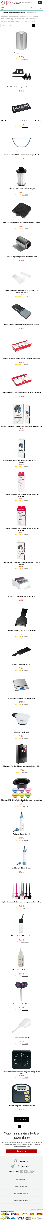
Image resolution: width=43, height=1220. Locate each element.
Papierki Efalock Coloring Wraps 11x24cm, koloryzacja (21, 358)
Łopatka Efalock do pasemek (21, 664)
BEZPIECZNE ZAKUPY (21, 1186)
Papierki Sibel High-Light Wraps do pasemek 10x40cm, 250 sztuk (21, 427)
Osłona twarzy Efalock (21, 1038)
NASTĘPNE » (21, 1119)
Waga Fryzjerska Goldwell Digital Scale (21, 698)
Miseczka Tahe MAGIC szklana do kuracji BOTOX (21, 155)
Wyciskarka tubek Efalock (21, 1004)
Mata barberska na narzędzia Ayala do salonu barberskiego (21, 121)
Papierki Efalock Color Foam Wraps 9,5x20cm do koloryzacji (21, 529)
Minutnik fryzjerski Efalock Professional (21, 1106)
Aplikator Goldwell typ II (21, 834)
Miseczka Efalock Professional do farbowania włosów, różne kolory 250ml (21, 801)
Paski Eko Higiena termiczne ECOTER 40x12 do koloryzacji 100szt (21, 291)
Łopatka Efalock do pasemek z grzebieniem (21, 630)
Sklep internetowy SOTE (37, 1209)
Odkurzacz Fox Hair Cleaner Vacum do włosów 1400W (21, 766)
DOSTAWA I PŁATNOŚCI (21, 1193)
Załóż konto (21, 1151)
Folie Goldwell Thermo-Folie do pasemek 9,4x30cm (21, 324)
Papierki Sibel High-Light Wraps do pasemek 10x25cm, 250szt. (21, 461)
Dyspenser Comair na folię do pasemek (21, 596)
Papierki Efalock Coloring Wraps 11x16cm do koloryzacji (21, 392)
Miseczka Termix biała (21, 732)
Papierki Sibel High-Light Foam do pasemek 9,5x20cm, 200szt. (21, 563)
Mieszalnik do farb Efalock (21, 970)
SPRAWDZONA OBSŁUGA (21, 1200)
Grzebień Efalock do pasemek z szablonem (21, 87)
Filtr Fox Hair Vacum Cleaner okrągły (21, 189)
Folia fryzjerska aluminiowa (21, 53)
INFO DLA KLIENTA (21, 1179)
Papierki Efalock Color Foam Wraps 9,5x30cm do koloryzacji (21, 495)
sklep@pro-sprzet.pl (24, 1166)
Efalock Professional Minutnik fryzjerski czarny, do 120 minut (21, 1072)
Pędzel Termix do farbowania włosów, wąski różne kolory (21, 902)
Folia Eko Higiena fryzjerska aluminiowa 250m (22, 257)
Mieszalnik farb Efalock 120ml (21, 936)
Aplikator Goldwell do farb (21, 868)
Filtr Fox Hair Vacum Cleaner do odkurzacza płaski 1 (21, 223)
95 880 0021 (24, 1161)
